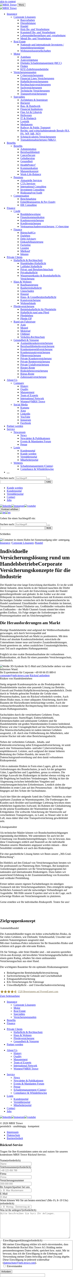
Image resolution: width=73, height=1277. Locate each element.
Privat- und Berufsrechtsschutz (36, 269)
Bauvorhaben (27, 20)
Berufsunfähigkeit (30, 152)
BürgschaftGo (27, 232)
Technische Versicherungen (35, 90)
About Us (12, 380)
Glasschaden (27, 290)
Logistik (24, 121)
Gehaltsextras (27, 158)
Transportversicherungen (33, 93)
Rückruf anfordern (40, 675)
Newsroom (19, 432)
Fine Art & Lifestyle (31, 112)
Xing (23, 410)
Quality (24, 389)
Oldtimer (25, 333)
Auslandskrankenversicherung (36, 343)
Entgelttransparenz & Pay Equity (38, 201)
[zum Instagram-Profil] (17, 505)
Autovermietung (29, 60)
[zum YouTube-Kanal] (30, 505)
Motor (17, 53)
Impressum (13, 1132)
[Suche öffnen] (8, 473)
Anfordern (6, 1271)
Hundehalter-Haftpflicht (33, 263)
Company (19, 383)
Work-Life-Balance (30, 174)
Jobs (9, 500)
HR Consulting (28, 205)
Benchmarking (28, 198)
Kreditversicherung (30, 223)
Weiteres (18, 462)
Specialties (19, 96)
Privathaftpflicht (29, 272)
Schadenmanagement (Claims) (36, 466)
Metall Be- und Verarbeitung (35, 38)
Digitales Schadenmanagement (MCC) (41, 63)
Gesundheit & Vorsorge (26, 340)
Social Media (21, 404)
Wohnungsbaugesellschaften (35, 50)
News (23, 435)
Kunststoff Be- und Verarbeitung (37, 32)
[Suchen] (48, 479)
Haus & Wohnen (23, 281)
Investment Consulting (32, 189)
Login (17, 447)
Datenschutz (13, 1135)
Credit (17, 211)
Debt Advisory (28, 238)
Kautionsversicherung (32, 220)
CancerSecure (27, 155)
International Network (32, 398)
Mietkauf (25, 251)
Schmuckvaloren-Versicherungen (38, 136)
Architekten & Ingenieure (34, 99)
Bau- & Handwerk (30, 106)
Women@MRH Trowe (32, 401)
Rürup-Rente (27, 373)
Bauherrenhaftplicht (31, 287)
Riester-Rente (27, 367)
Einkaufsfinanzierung (31, 241)
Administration (28, 149)
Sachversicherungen (31, 87)
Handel (24, 26)
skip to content (8, 1)
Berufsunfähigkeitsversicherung (37, 346)
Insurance (12, 13)
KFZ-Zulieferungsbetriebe (34, 69)
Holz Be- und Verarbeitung (34, 29)
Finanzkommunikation (32, 217)
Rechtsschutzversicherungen (35, 84)
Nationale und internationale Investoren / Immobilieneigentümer (42, 46)
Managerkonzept (29, 171)
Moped (24, 327)
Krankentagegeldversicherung (36, 349)
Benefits (11, 142)
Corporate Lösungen (25, 17)
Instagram (25, 419)
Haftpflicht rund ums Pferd (34, 312)
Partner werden (15, 426)
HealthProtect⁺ (28, 164)
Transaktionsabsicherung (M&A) (38, 139)
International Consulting (33, 186)
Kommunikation (29, 168)
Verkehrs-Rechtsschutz (32, 337)
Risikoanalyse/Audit (31, 192)
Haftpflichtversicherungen (34, 81)
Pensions (18, 177)
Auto (23, 324)
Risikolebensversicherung (34, 370)
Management (27, 392)
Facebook (25, 423)
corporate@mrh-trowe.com (14, 675)
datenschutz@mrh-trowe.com (19, 1262)
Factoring (25, 244)
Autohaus (25, 56)
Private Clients (14, 257)
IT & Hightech (28, 118)
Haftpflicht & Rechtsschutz (28, 260)
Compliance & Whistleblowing (37, 469)
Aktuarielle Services (31, 180)
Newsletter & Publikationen (35, 438)
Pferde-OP (26, 318)
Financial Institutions (31, 109)
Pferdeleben (26, 315)
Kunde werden (28, 453)
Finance (11, 208)
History (24, 386)
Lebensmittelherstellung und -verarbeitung (43, 35)
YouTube (25, 416)
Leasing (24, 247)
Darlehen (25, 235)
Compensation (21, 195)
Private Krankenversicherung (36, 358)
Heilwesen (26, 115)
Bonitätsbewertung (30, 214)
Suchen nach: (7, 478)
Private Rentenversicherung (35, 361)
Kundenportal (27, 450)
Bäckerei (25, 102)
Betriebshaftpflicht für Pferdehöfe (38, 309)
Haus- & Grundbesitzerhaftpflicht (38, 297)
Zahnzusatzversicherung (33, 376)
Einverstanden (14, 1266)
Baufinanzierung (29, 284)
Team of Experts (29, 395)
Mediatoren (26, 124)
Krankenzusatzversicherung (35, 352)
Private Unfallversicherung (34, 364)
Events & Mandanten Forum (35, 441)
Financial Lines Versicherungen (37, 78)
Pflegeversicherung (30, 355)
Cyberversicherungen (31, 75)
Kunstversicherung (30, 300)
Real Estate (20, 41)
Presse (23, 444)
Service (11, 429)
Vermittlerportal (28, 456)
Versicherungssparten (25, 72)
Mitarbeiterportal (29, 459)
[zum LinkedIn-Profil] (5, 505)
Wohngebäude (28, 303)
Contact (11, 497)
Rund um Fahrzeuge (24, 321)
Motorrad (25, 330)
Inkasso (24, 254)
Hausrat (24, 294)
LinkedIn (25, 413)
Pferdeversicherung (24, 306)
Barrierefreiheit (15, 1138)
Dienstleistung (28, 23)
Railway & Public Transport (35, 127)
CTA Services (27, 183)
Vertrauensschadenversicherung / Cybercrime (44, 226)
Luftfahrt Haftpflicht (31, 266)
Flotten (24, 66)
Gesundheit (26, 161)
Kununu (24, 407)
